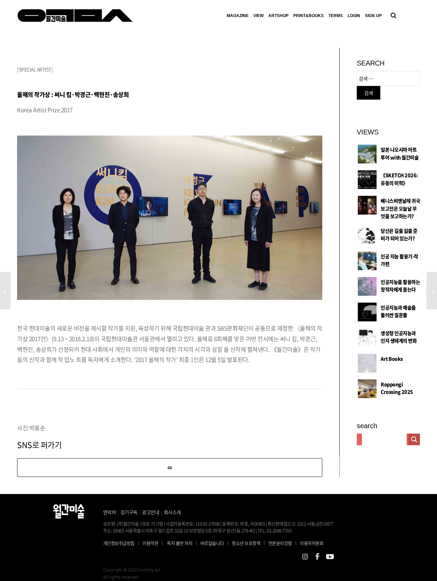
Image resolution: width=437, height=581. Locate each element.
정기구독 (129, 512)
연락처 (109, 512)
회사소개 (172, 512)
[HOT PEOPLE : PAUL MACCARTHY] (5, 290)
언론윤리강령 (282, 542)
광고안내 (150, 512)
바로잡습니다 (212, 543)
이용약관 (150, 543)
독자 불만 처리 (179, 543)
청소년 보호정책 (248, 542)
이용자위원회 (311, 543)
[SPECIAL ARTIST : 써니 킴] (431, 290)
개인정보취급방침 (119, 543)
